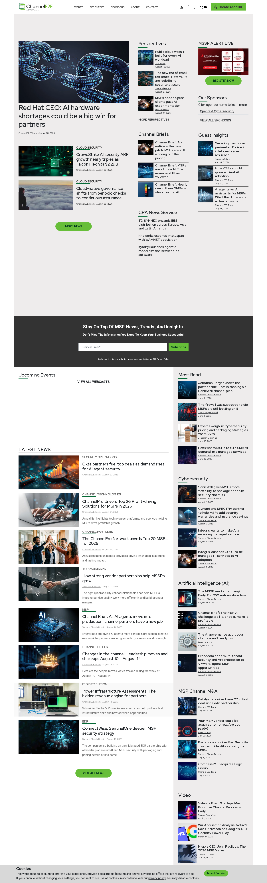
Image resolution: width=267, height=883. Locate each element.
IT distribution (94, 684)
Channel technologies (101, 494)
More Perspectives (153, 119)
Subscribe (178, 347)
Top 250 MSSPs (94, 569)
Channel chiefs (95, 647)
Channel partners (97, 532)
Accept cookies (216, 873)
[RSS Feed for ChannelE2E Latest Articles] (181, 7)
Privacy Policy (163, 359)
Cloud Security (89, 148)
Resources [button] (97, 7)
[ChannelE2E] (35, 6)
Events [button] (78, 7)
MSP (85, 610)
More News (73, 226)
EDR (85, 721)
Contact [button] (152, 7)
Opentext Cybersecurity (217, 111)
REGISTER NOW (223, 80)
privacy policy (157, 878)
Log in (202, 7)
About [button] (135, 7)
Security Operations (99, 457)
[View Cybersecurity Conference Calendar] (187, 6)
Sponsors (118, 7)
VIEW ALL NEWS (93, 773)
